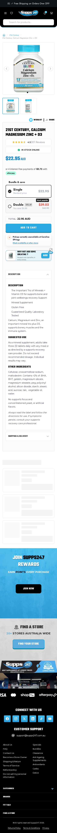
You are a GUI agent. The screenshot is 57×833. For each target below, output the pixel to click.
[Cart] (51, 13)
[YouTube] (50, 718)
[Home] (3, 35)
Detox (36, 773)
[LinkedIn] (32, 718)
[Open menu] (5, 13)
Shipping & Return (12, 761)
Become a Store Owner (15, 757)
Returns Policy (14, 828)
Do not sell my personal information (14, 775)
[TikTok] (41, 718)
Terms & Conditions (31, 828)
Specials (37, 744)
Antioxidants (39, 764)
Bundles (37, 749)
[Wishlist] (11, 13)
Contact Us (8, 753)
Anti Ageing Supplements (39, 758)
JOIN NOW (28, 589)
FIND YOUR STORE (28, 644)
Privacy (45, 828)
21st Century (14, 35)
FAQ (5, 749)
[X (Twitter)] (24, 718)
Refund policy (10, 770)
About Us (7, 744)
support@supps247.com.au (31, 735)
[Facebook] (7, 718)
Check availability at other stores (25, 243)
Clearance (38, 753)
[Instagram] (15, 718)
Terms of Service (11, 765)
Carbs (35, 768)
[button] (6, 68)
